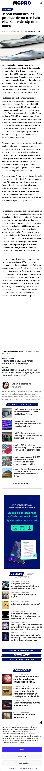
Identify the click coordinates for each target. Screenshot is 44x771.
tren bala (7, 354)
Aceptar (22, 750)
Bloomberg (23, 77)
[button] (40, 722)
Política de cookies (12, 768)
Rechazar (22, 756)
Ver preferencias (22, 763)
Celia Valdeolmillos (30, 31)
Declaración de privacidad (28, 768)
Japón (30, 351)
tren (37, 351)
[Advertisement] (22, 327)
